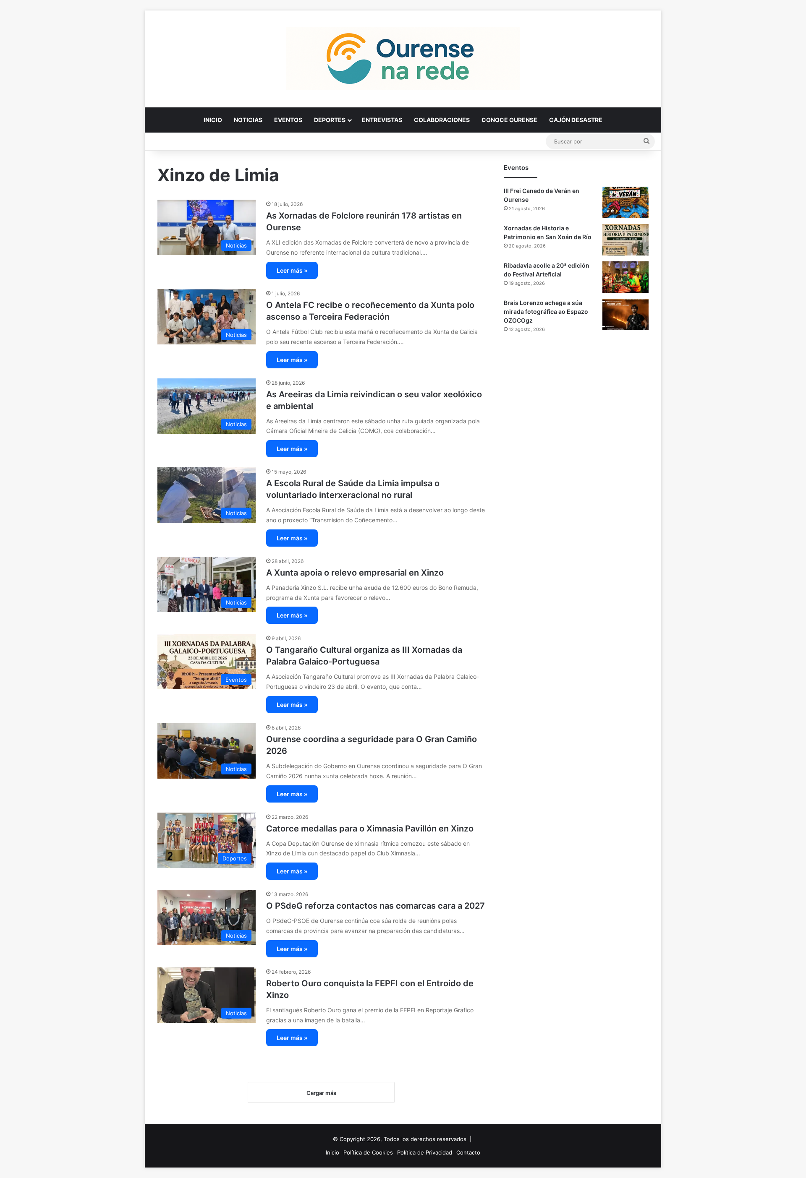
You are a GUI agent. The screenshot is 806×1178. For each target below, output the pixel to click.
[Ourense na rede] (403, 58)
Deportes (329, 119)
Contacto (468, 1152)
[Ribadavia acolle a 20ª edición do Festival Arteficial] (625, 277)
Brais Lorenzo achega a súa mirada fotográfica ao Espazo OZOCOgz (546, 311)
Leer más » (292, 270)
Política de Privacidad (424, 1152)
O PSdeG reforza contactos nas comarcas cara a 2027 (375, 906)
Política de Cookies (368, 1152)
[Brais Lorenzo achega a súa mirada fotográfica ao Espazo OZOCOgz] (625, 314)
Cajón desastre (575, 119)
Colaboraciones (442, 119)
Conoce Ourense (509, 119)
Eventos (288, 119)
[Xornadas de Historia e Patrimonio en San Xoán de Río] (625, 239)
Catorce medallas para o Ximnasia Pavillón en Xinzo (370, 829)
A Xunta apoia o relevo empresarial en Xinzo (355, 573)
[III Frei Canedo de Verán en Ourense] (625, 202)
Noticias (248, 119)
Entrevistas (382, 119)
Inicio (213, 119)
